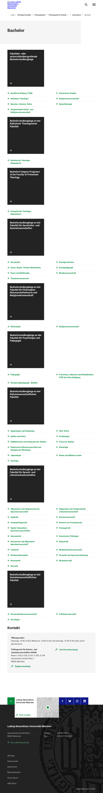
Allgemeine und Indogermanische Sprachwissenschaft (25, 510)
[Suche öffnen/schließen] (86, 4)
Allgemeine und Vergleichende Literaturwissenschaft (72, 510)
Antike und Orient (18, 436)
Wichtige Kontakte (24, 15)
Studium (11, 15)
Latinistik (15, 550)
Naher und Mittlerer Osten (70, 455)
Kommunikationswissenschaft (24, 614)
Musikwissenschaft (67, 273)
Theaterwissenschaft (20, 278)
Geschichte (15, 262)
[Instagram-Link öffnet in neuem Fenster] (77, 701)
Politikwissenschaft (67, 614)
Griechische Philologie (69, 536)
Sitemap (11, 756)
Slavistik (14, 566)
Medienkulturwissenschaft (70, 550)
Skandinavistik (65, 560)
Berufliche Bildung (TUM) (22, 93)
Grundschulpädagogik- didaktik (24, 383)
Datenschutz (12, 761)
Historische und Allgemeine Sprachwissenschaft (23, 543)
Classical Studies (66, 442)
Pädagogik (15, 375)
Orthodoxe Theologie (20, 99)
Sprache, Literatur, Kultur (21, 104)
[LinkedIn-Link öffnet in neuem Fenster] (84, 701)
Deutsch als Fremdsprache (70, 522)
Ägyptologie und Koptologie (23, 431)
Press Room (12, 778)
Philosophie (16, 326)
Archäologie (64, 436)
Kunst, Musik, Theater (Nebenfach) (26, 268)
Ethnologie (63, 447)
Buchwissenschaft (67, 517)
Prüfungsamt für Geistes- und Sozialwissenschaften (60, 15)
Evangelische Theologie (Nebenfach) (21, 212)
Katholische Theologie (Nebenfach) (20, 161)
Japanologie (16, 455)
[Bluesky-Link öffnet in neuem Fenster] (69, 701)
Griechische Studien (67, 93)
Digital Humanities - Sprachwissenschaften (20, 529)
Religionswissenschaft (69, 99)
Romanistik (15, 560)
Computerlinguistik (19, 522)
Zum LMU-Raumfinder (20, 742)
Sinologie (15, 461)
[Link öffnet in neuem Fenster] (37, 707)
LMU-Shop (11, 783)
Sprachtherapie (65, 104)
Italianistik (63, 541)
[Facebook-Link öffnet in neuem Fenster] (62, 701)
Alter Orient (64, 431)
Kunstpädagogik (66, 268)
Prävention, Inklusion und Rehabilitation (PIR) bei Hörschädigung (76, 376)
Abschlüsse (76, 15)
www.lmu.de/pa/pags (68, 649)
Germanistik (16, 536)
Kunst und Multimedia (20, 273)
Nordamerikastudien (19, 555)
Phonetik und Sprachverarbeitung (73, 555)
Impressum (12, 767)
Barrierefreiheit (13, 772)
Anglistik (14, 517)
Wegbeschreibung (23, 666)
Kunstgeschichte (66, 262)
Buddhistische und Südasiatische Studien (28, 442)
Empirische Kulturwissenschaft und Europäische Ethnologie (26, 448)
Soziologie (15, 619)
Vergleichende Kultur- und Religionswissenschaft (22, 110)
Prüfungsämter (39, 15)
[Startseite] (11, 701)
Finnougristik (64, 528)
